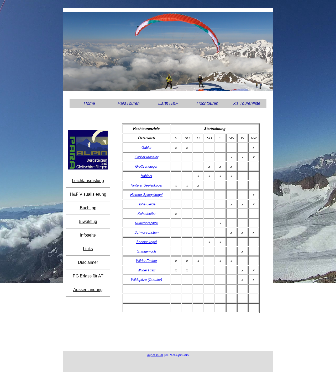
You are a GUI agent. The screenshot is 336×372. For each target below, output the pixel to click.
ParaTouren (129, 103)
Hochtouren (207, 103)
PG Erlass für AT (88, 276)
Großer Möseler (146, 157)
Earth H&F (168, 103)
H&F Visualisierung (88, 194)
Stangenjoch (146, 251)
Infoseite (88, 235)
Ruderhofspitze (146, 223)
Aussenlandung (88, 289)
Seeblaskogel (146, 242)
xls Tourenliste (246, 103)
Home (89, 103)
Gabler (146, 148)
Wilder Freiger (146, 261)
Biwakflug (88, 221)
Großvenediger (146, 166)
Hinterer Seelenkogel (146, 185)
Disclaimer (88, 262)
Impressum (155, 355)
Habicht (146, 176)
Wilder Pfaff (146, 270)
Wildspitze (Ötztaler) (146, 280)
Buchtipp (88, 208)
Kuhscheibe (146, 214)
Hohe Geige (146, 204)
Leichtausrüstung (88, 180)
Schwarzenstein (146, 232)
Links (88, 249)
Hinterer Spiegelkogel (146, 195)
